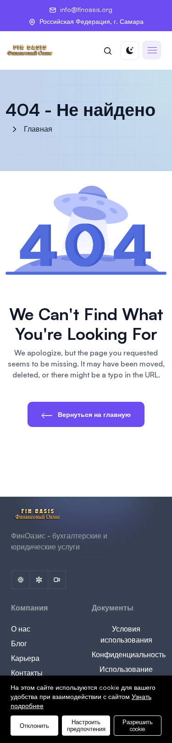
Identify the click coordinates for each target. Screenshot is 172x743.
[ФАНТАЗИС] (20, 580)
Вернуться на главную (93, 414)
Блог (19, 643)
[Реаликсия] (38, 580)
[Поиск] (107, 50)
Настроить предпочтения (86, 725)
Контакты (27, 672)
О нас (20, 628)
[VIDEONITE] (57, 580)
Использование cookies (126, 675)
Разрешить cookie (137, 725)
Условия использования (126, 634)
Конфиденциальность (129, 654)
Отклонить (34, 725)
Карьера (25, 658)
